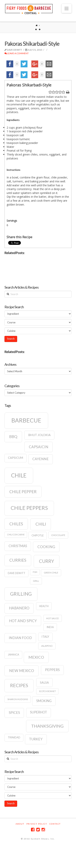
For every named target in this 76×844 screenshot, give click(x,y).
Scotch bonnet (47, 691)
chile (19, 475)
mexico (36, 657)
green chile (51, 572)
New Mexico (21, 670)
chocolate (58, 535)
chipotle (38, 535)
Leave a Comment (18, 53)
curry (46, 561)
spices (14, 712)
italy (45, 636)
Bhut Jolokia (39, 435)
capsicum (15, 457)
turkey (35, 739)
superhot (38, 712)
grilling (21, 594)
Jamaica (13, 654)
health (44, 606)
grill (36, 580)
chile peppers (29, 508)
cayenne (40, 459)
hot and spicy (23, 621)
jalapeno (47, 645)
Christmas (18, 546)
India (50, 627)
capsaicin (38, 447)
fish (35, 572)
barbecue (26, 420)
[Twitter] (38, 830)
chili (40, 524)
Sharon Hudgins (17, 699)
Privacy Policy (37, 824)
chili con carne (16, 534)
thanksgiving (47, 726)
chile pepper (23, 491)
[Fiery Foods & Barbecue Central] (28, 9)
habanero (19, 608)
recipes (19, 685)
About (20, 824)
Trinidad (14, 737)
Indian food (20, 638)
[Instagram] (43, 830)
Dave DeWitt (16, 573)
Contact (55, 824)
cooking (46, 547)
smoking (44, 701)
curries (17, 560)
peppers (52, 670)
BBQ (13, 436)
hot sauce (52, 618)
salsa (44, 682)
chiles (16, 523)
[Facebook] (32, 830)
